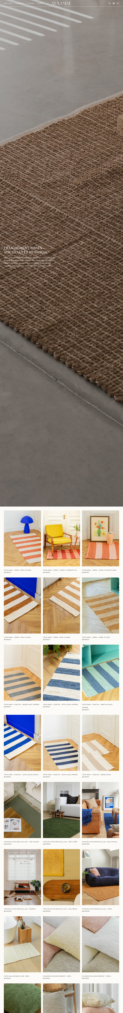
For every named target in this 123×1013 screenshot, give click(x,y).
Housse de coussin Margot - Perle (96, 976)
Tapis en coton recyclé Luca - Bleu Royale (99, 842)
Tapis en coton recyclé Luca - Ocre (97, 909)
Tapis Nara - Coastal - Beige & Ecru (96, 774)
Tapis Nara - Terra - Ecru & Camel (56, 637)
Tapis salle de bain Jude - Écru (16, 976)
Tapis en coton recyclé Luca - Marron (20, 909)
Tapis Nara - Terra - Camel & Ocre (96, 637)
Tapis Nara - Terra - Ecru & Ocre (17, 637)
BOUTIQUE (8, 3)
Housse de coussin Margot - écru (57, 976)
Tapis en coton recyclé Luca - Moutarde (60, 909)
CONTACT (31, 3)
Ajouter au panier (22, 563)
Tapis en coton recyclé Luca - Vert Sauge (21, 842)
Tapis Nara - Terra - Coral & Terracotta (60, 570)
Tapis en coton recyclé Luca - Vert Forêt (60, 842)
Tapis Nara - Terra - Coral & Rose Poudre (99, 570)
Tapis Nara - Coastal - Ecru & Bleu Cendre (60, 704)
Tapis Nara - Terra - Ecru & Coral (18, 570)
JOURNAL (40, 3)
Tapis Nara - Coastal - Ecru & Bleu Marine (60, 774)
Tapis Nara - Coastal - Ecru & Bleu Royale (21, 774)
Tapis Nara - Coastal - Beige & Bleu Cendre (21, 704)
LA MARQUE (19, 3)
